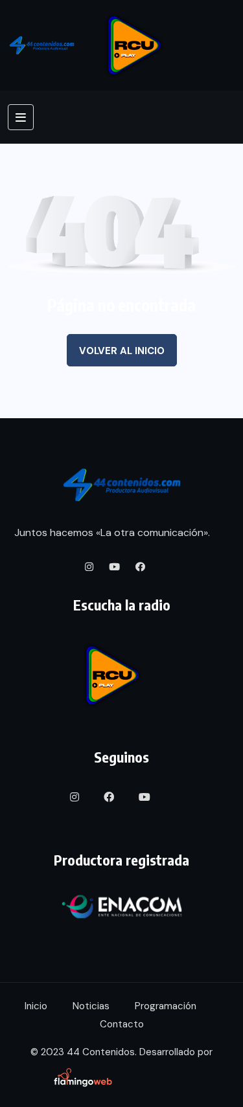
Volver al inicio (122, 350)
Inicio (36, 1006)
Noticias (91, 1006)
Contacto (122, 1024)
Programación (165, 1006)
